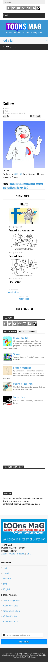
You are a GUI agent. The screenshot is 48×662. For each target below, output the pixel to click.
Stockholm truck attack (23, 383)
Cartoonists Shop (11, 611)
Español (7, 579)
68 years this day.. (20, 338)
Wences (16, 354)
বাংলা (5, 568)
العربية (6, 573)
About (4, 554)
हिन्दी (5, 584)
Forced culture (13, 292)
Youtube (18, 8)
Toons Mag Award (11, 600)
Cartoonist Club (10, 606)
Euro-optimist (15, 282)
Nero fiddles (24, 298)
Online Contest (10, 616)
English (7, 589)
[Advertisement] (21, 76)
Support (21, 554)
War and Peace (19, 397)
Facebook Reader (16, 256)
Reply (7, 109)
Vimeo (38, 8)
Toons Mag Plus (24, 653)
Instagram (28, 8)
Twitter (13, 8)
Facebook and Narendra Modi (22, 230)
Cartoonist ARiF (10, 622)
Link (29, 554)
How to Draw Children (22, 367)
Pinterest (23, 8)
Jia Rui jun (18, 173)
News (7, 47)
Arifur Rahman (30, 657)
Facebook (9, 8)
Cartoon (7, 111)
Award (12, 554)
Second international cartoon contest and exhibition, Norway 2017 (23, 185)
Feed (33, 8)
